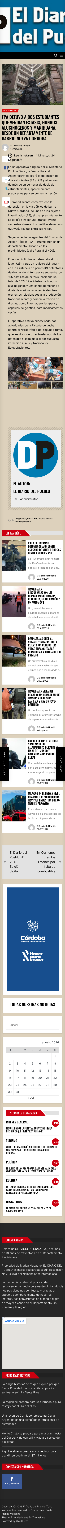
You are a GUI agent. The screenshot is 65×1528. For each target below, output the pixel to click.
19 (32, 1077)
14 (47, 1070)
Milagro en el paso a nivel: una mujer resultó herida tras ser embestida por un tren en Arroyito (44, 798)
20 (40, 1077)
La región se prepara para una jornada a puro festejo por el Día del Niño (31, 1404)
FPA (35, 518)
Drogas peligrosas (24, 518)
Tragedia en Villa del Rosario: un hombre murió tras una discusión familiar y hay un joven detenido (44, 698)
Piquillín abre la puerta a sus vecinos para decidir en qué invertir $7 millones (29, 1130)
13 (39, 1070)
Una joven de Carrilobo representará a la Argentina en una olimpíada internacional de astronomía (30, 1420)
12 (32, 1070)
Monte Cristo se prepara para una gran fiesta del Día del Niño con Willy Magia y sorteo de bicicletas (31, 1437)
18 (25, 1077)
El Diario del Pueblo (20, 145)
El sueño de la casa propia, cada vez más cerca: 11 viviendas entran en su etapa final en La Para (32, 1170)
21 (47, 1077)
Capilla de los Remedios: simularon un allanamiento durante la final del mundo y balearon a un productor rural (44, 749)
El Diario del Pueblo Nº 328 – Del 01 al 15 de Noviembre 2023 (28, 1209)
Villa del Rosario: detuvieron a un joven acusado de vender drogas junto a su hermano (44, 548)
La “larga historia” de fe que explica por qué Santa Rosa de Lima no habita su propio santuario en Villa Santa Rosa (30, 1189)
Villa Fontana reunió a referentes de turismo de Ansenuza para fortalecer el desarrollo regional (31, 1150)
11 (25, 1070)
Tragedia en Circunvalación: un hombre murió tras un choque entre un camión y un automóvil (44, 596)
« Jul (31, 1097)
